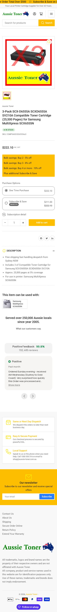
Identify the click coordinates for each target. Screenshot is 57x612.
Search (48, 22)
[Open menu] (51, 14)
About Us (7, 517)
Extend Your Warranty (13, 534)
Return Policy (9, 530)
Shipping (6, 522)
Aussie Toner (8, 106)
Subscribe (47, 496)
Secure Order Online (12, 525)
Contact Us (8, 513)
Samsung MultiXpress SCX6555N (18, 304)
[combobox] (28, 22)
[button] (14, 385)
